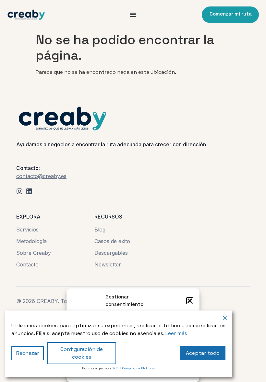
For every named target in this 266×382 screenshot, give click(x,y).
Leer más (176, 333)
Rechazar (27, 353)
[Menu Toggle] (133, 14)
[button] (190, 301)
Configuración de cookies (81, 353)
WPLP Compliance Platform (134, 368)
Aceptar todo (203, 353)
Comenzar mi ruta (231, 14)
